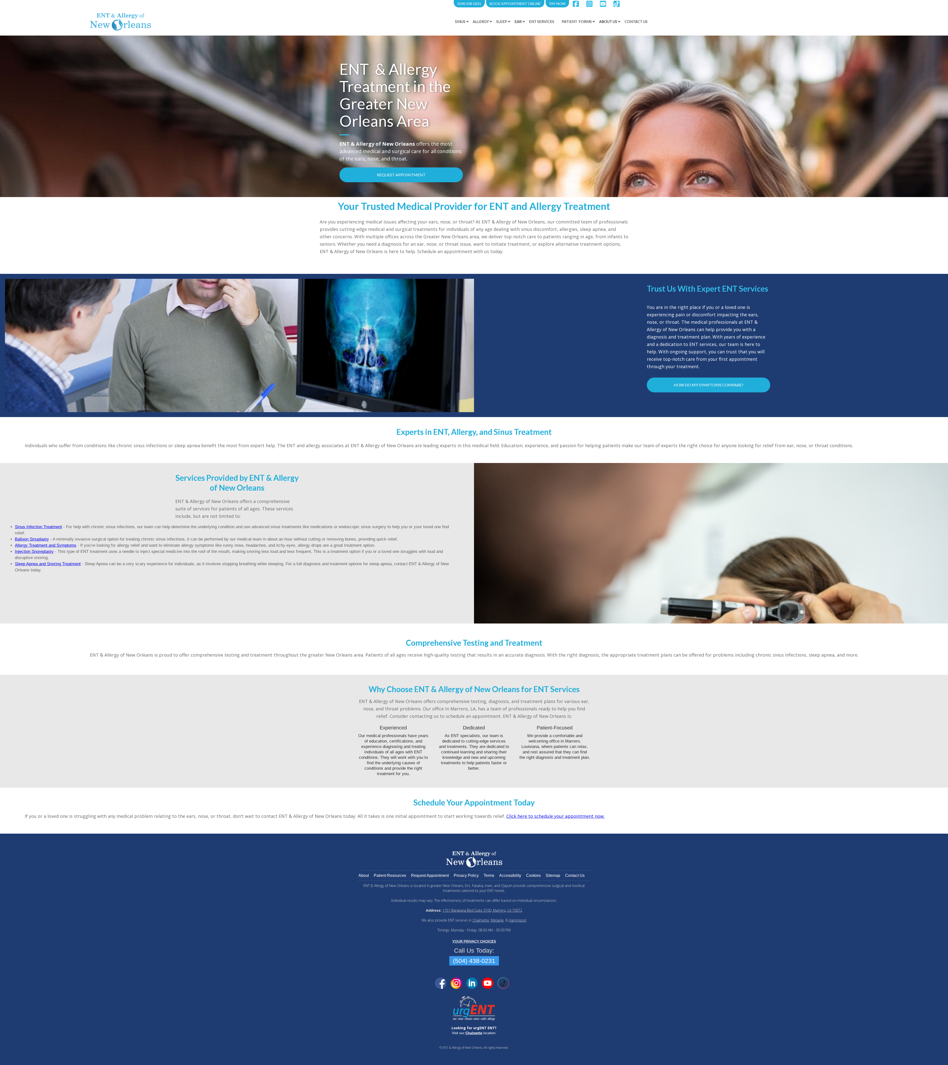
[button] (461, 21)
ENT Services (541, 21)
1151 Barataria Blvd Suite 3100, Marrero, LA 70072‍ (482, 910)
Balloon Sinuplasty (32, 539)
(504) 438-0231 (469, 3)
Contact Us (636, 21)
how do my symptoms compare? (708, 384)
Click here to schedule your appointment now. (555, 816)
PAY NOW (557, 3)
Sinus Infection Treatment (38, 526)
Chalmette (481, 920)
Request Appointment (401, 174)
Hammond (517, 920)
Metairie (497, 920)
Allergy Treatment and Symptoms (45, 545)
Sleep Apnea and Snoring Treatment (48, 564)
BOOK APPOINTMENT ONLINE (515, 3)
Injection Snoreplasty (34, 551)
